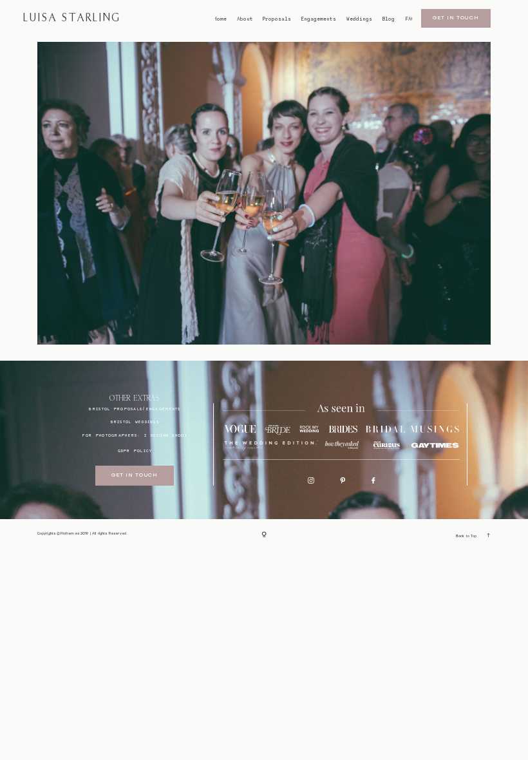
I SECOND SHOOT (165, 435)
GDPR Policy (135, 450)
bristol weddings (135, 421)
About (245, 19)
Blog (388, 19)
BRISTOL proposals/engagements (134, 408)
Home (220, 19)
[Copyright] (264, 534)
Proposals (277, 19)
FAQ (409, 19)
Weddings (359, 19)
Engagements (318, 19)
